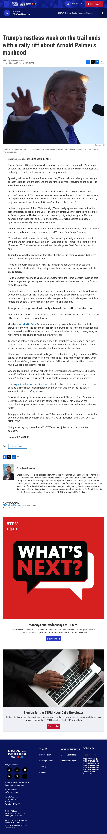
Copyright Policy (46, 761)
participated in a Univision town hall (34, 384)
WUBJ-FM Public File (91, 770)
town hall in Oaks (27, 324)
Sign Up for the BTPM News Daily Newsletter (53, 713)
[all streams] (103, 13)
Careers (42, 773)
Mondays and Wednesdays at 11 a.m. (53, 625)
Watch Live (78, 4)
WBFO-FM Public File (91, 765)
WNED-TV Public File (91, 759)
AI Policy (42, 767)
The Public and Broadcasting (89, 773)
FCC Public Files (89, 748)
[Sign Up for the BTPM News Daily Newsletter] (53, 678)
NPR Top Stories (18, 446)
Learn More (53, 638)
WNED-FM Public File (91, 761)
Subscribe (53, 726)
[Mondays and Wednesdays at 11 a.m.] (53, 568)
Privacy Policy (45, 755)
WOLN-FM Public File (91, 768)
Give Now (95, 4)
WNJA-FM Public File (91, 763)
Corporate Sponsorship (70, 749)
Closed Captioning (68, 755)
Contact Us (43, 749)
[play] (7, 13)
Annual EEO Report (69, 761)
